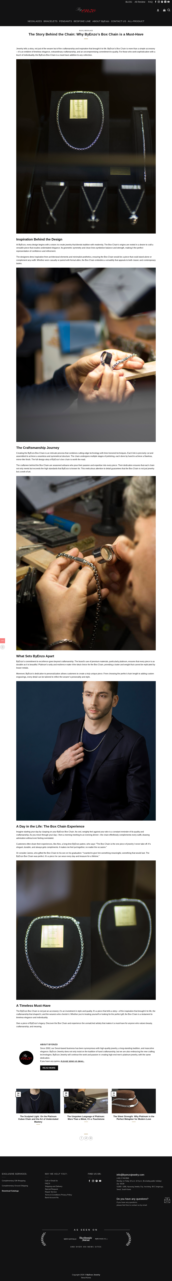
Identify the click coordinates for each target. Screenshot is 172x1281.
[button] (158, 10)
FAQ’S (47, 1183)
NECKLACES (35, 21)
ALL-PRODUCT (136, 21)
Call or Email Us (51, 1181)
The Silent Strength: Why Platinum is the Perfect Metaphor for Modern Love (133, 1117)
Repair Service (51, 1192)
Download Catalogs (10, 1191)
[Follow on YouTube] (168, 2)
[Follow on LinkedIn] (165, 2)
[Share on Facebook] (81, 1138)
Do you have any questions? (132, 1198)
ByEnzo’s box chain (61, 459)
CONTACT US (118, 21)
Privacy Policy (66, 1195)
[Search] (168, 10)
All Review (140, 2)
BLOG (129, 2)
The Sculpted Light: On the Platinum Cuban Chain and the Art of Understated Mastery (38, 1119)
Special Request (51, 1189)
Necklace (88, 30)
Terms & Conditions (52, 1195)
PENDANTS (65, 21)
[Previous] (16, 1110)
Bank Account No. (52, 1197)
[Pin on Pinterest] (91, 1138)
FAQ (150, 2)
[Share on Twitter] (86, 1138)
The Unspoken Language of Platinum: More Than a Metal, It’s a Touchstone (86, 1117)
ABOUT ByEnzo (100, 21)
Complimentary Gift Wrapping (13, 1181)
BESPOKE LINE (82, 21)
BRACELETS (50, 21)
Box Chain (121, 49)
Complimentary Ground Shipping (15, 1186)
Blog (81, 30)
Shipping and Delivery (53, 1186)
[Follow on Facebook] (156, 2)
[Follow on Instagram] (159, 2)
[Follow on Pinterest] (162, 2)
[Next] (156, 1110)
